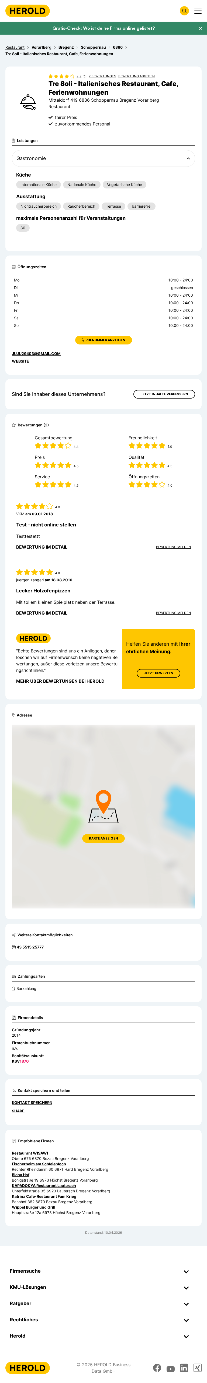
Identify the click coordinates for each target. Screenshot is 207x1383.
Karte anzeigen (103, 838)
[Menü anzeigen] (198, 11)
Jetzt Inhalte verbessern (164, 394)
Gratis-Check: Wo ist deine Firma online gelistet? (104, 28)
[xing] (198, 1368)
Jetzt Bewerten (158, 673)
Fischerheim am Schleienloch (39, 1164)
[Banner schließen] (200, 28)
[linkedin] (184, 1368)
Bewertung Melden (173, 547)
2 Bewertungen (102, 76)
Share (18, 1111)
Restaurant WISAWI (30, 1153)
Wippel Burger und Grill (33, 1207)
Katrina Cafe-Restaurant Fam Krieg (44, 1196)
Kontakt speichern (32, 1102)
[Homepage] (27, 11)
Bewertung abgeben (136, 76)
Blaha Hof (20, 1174)
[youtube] (171, 1368)
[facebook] (157, 1368)
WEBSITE (20, 361)
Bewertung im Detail (41, 547)
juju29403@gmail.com (36, 353)
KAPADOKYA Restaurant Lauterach (44, 1185)
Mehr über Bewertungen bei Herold (60, 681)
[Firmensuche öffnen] (184, 10)
